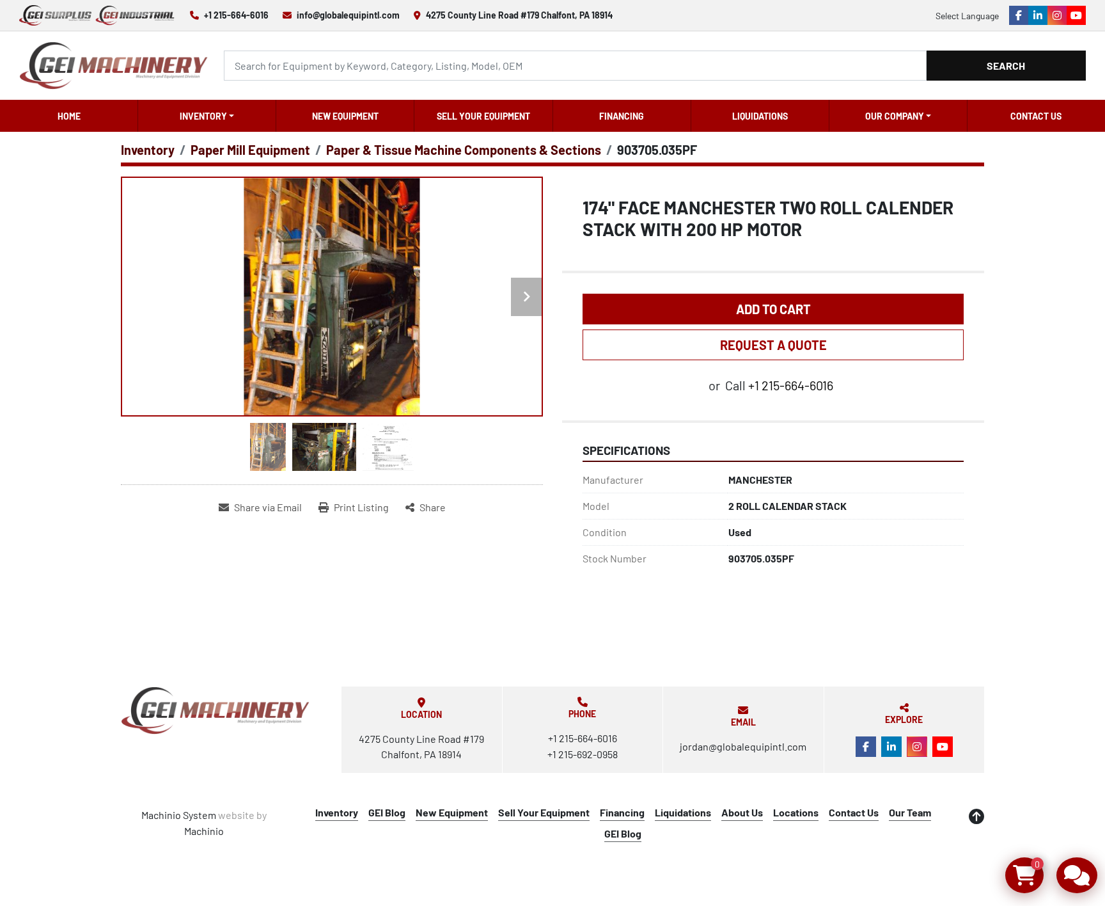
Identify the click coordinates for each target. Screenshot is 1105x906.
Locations (796, 812)
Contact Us (1036, 116)
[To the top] (976, 816)
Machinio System (178, 815)
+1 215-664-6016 (236, 15)
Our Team (910, 812)
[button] (207, 116)
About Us (742, 812)
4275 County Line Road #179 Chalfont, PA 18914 (519, 15)
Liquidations (760, 116)
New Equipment (345, 116)
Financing (621, 116)
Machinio (204, 831)
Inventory (203, 116)
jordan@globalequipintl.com (743, 746)
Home (69, 116)
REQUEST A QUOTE (773, 345)
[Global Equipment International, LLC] (215, 711)
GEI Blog (386, 812)
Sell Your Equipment (483, 116)
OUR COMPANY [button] (894, 116)
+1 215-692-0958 (582, 754)
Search (1006, 66)
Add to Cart (773, 309)
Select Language (967, 15)
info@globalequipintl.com (348, 15)
